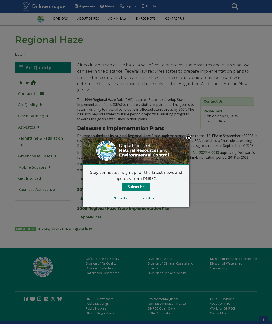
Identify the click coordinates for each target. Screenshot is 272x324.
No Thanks (120, 198)
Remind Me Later (148, 198)
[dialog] (136, 172)
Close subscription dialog (189, 138)
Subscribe (136, 186)
